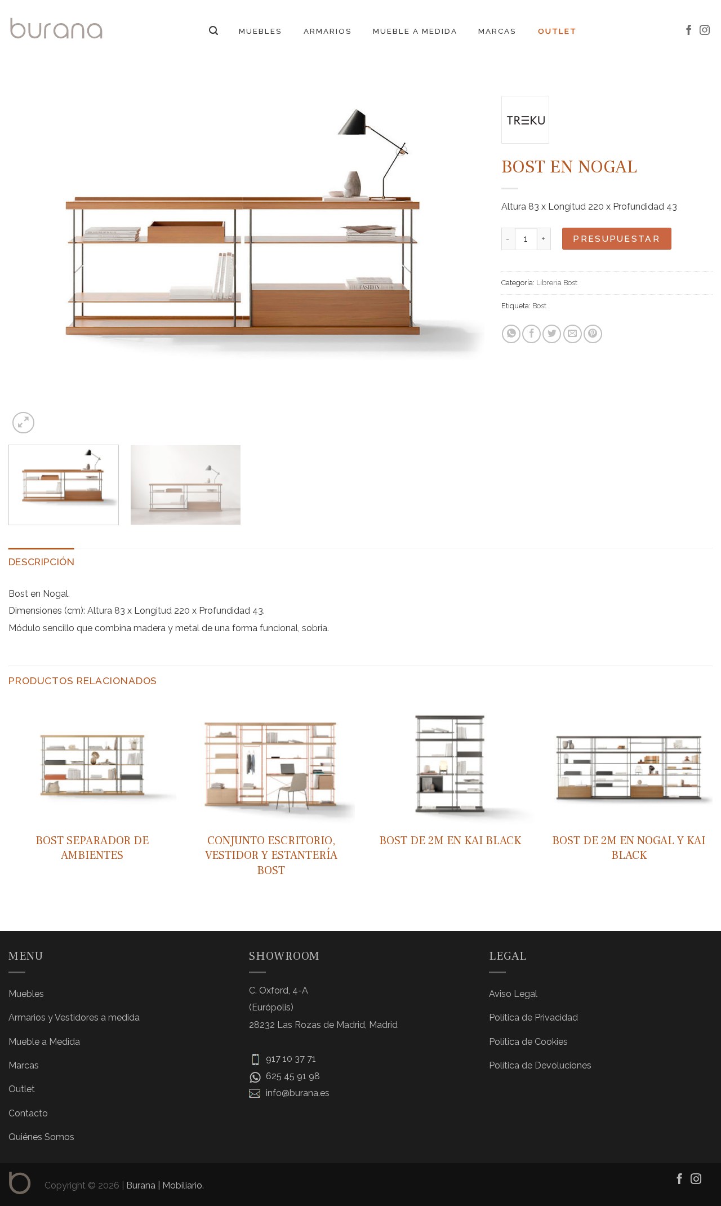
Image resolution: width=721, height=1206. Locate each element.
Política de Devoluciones (540, 1065)
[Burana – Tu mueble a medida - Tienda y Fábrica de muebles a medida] (56, 28)
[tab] (41, 562)
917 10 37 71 (290, 1058)
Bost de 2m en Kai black (450, 840)
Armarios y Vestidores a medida (74, 1017)
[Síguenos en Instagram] (705, 31)
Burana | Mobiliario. (165, 1185)
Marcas (497, 31)
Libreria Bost (556, 282)
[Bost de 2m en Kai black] (450, 763)
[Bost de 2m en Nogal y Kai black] (629, 763)
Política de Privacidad (533, 1017)
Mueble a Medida (415, 31)
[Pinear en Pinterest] (593, 334)
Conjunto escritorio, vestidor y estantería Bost (271, 855)
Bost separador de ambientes (92, 848)
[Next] (461, 258)
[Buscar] (213, 31)
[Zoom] (23, 423)
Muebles (260, 31)
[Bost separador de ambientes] (92, 763)
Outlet (557, 31)
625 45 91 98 (292, 1076)
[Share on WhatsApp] (511, 334)
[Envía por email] (572, 334)
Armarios (328, 31)
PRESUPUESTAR (616, 238)
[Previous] (32, 258)
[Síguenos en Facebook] (689, 31)
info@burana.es (297, 1093)
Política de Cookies (528, 1041)
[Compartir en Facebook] (531, 334)
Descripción (41, 561)
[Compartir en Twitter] (551, 334)
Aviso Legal (513, 993)
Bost (539, 306)
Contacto (28, 1113)
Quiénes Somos (41, 1137)
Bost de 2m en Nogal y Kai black (628, 848)
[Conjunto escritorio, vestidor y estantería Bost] (271, 763)
